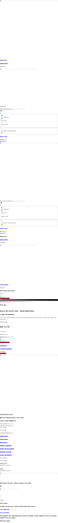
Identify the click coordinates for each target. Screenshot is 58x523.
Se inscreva (3, 345)
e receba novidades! (6, 348)
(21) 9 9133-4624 (4, 512)
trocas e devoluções (6, 455)
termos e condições (5, 445)
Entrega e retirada (5, 452)
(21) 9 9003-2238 (4, 509)
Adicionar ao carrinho (4, 298)
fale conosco (3, 442)
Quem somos (4, 439)
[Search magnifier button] (1, 111)
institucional (4, 436)
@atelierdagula (4, 284)
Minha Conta (3, 136)
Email (1, 351)
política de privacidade (7, 448)
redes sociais (4, 63)
